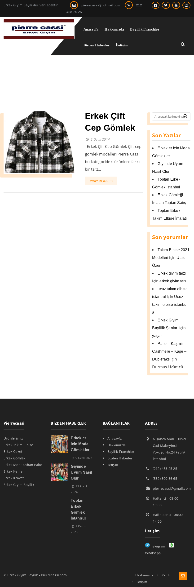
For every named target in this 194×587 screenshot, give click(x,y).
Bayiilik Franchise (120, 452)
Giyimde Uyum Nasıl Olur (81, 472)
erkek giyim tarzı (173, 281)
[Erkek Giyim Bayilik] (39, 38)
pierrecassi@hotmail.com (100, 5)
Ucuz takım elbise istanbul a (169, 304)
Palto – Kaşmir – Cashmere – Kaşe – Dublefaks (169, 351)
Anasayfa (114, 438)
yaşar (157, 336)
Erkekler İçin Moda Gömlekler (80, 444)
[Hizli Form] (183, 576)
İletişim (112, 465)
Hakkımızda (116, 445)
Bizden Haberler (119, 458)
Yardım (167, 575)
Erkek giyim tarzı (172, 273)
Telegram (157, 546)
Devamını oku (98, 181)
